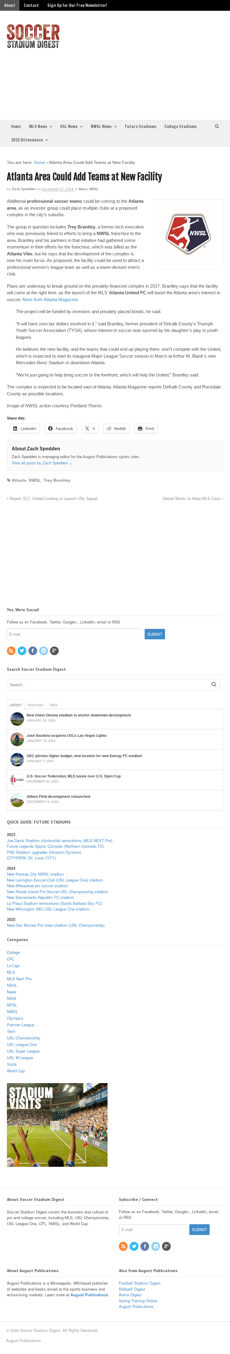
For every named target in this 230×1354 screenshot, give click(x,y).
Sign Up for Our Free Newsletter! (77, 5)
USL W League (20, 1057)
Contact (31, 5)
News (82, 189)
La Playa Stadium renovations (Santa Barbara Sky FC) (54, 903)
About (9, 5)
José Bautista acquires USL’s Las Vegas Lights (67, 735)
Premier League (20, 1024)
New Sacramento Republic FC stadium (40, 897)
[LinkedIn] (44, 651)
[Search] (214, 684)
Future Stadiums (140, 126)
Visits (12, 1064)
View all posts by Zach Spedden (42, 463)
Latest (16, 704)
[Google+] (55, 651)
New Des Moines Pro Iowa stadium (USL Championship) (56, 925)
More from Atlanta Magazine (50, 299)
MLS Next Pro (19, 978)
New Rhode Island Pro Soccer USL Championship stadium (57, 891)
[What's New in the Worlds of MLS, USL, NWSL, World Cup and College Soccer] (33, 46)
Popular (35, 704)
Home (16, 126)
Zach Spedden (24, 189)
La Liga (13, 965)
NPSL (12, 1005)
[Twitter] (22, 651)
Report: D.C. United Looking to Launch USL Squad (52, 499)
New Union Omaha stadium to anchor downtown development (79, 715)
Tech (11, 1031)
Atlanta (19, 480)
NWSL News (101, 126)
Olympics (15, 1018)
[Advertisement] (173, 64)
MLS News (38, 126)
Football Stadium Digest (140, 1283)
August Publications (89, 1294)
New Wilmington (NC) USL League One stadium (48, 909)
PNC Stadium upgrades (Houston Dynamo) (44, 852)
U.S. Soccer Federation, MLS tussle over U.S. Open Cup (74, 776)
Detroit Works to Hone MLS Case (192, 499)
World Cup (16, 1071)
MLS (11, 972)
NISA (11, 998)
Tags (53, 704)
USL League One (22, 1044)
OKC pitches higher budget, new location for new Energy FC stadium (84, 755)
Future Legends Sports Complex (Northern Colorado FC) (55, 846)
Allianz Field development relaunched (58, 796)
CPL (10, 959)
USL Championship (23, 1038)
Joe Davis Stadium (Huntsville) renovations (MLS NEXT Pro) (59, 840)
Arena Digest (130, 1294)
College (13, 952)
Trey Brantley (56, 480)
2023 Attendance (27, 140)
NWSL (93, 189)
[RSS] (11, 651)
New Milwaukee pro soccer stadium (37, 885)
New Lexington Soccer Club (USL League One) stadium (55, 880)
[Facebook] (33, 651)
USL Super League (23, 1051)
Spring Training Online (138, 1300)
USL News (68, 126)
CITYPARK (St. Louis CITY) (31, 858)
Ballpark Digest (132, 1289)
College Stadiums (180, 126)
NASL (12, 985)
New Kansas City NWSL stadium (35, 874)
